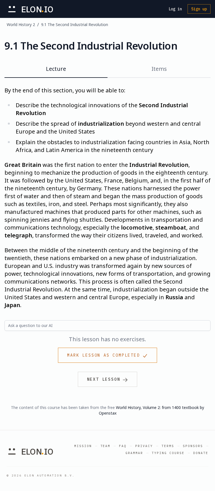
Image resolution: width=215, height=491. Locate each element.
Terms (168, 446)
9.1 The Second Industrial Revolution (74, 24)
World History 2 (21, 24)
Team (106, 446)
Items (159, 69)
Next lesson (103, 379)
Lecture (56, 69)
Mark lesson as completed (103, 355)
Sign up (199, 8)
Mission (83, 446)
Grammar (134, 453)
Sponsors (193, 446)
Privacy (144, 446)
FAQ (123, 446)
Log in (175, 8)
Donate (200, 453)
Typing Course (168, 453)
